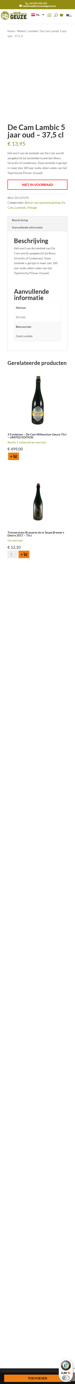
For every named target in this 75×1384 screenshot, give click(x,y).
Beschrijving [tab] (20, 220)
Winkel (21, 31)
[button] (37, 14)
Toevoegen (37, 1378)
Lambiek (33, 31)
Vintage (32, 207)
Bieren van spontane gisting (42, 202)
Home (11, 31)
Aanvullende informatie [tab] (27, 227)
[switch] (66, 1378)
